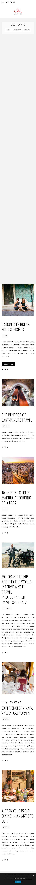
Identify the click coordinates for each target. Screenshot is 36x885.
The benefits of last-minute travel (17, 417)
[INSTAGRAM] (8, 2)
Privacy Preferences (19, 878)
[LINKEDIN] (11, 2)
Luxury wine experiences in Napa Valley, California (17, 708)
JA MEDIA (18, 11)
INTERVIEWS (17, 30)
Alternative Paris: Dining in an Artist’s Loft (18, 816)
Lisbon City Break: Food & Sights (16, 327)
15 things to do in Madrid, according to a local (16, 497)
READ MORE (8, 364)
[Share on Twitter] (5, 369)
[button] (18, 2)
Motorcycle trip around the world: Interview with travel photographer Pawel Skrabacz (17, 589)
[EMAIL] (14, 2)
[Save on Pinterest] (7, 369)
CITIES (8, 30)
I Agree (18, 881)
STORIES (27, 30)
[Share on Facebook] (2, 369)
